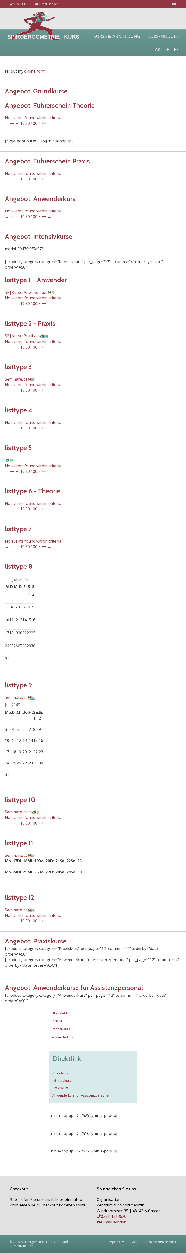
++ (44, 123)
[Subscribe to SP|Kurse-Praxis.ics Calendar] (46, 335)
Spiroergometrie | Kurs (43, 37)
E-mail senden (49, 4)
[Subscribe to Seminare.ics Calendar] (33, 379)
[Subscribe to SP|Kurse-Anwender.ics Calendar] (53, 292)
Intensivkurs (61, 1029)
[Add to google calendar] (49, 292)
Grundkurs (60, 1012)
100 (34, 123)
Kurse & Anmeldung (116, 36)
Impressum (116, 1242)
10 (22, 123)
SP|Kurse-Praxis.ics (22, 335)
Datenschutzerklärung (161, 1242)
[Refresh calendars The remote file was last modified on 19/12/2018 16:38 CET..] (38, 812)
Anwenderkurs (63, 1037)
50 (27, 123)
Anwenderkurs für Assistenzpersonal (80, 1095)
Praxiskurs (60, 1021)
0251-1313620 (23, 4)
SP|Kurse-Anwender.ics (26, 292)
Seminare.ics (16, 379)
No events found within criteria (33, 117)
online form (35, 71)
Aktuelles (167, 49)
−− (12, 123)
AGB (135, 1242)
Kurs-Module (163, 36)
